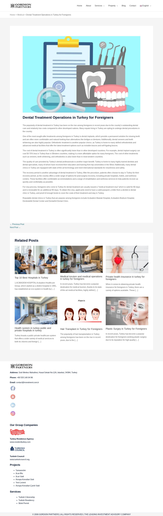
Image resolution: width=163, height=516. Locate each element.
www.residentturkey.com (20, 442)
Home (79, 6)
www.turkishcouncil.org (19, 459)
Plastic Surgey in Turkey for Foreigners (126, 328)
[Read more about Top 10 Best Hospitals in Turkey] (36, 260)
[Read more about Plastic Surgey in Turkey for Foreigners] (127, 311)
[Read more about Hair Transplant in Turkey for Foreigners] (81, 311)
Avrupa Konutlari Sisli (25, 479)
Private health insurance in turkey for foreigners (125, 277)
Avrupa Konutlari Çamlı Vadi (28, 486)
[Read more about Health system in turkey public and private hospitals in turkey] (36, 310)
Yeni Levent (21, 483)
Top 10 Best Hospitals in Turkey (31, 277)
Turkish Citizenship (26, 497)
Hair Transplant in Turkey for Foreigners (81, 329)
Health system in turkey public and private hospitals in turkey (33, 329)
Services (98, 6)
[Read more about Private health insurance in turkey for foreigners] (127, 259)
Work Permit (23, 503)
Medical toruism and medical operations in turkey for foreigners (81, 277)
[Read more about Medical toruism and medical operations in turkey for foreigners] (81, 259)
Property (112, 6)
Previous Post (17, 224)
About (88, 6)
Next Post (15, 227)
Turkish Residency (26, 500)
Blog (124, 6)
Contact (132, 6)
